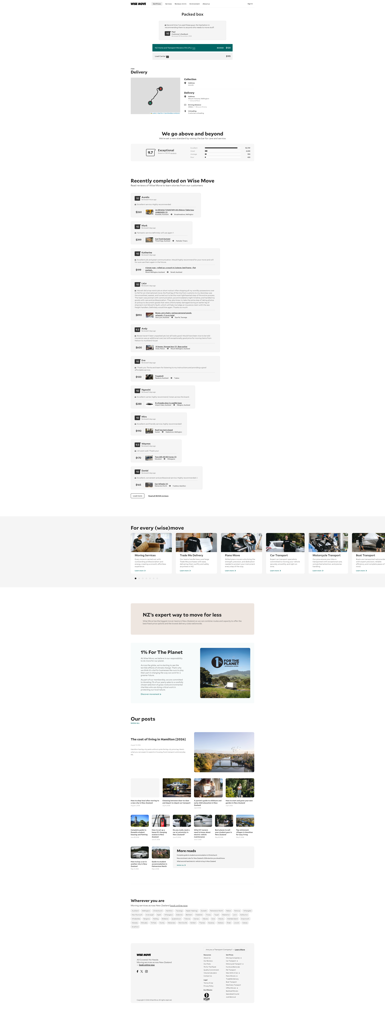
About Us (207, 958)
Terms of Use (208, 983)
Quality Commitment (211, 970)
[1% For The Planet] (215, 997)
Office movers (231, 988)
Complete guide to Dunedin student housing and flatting (139, 832)
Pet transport (231, 970)
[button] (150, 103)
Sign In (250, 4)
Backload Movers (232, 991)
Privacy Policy (208, 986)
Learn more (139, 571)
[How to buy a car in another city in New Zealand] (140, 852)
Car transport (231, 961)
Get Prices (157, 4)
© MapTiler (160, 113)
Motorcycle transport (234, 964)
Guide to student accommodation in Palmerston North (159, 863)
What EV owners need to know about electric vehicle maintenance (202, 833)
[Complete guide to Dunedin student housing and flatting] (140, 821)
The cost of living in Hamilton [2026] (158, 739)
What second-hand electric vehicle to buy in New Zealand (196, 861)
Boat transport (231, 982)
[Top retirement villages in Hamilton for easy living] (245, 821)
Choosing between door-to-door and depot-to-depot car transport (176, 801)
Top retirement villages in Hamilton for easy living (244, 832)
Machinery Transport (233, 985)
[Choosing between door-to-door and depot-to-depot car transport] (176, 787)
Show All (135, 723)
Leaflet (154, 113)
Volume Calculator (210, 973)
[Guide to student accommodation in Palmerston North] (161, 852)
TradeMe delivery (232, 979)
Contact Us (208, 976)
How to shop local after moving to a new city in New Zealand (145, 801)
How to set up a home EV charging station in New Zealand (159, 833)
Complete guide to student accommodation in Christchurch (197, 855)
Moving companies (233, 958)
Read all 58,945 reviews (158, 496)
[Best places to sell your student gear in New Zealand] (224, 821)
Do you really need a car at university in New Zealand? (181, 832)
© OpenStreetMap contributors (171, 113)
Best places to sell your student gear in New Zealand (223, 832)
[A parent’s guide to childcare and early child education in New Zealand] (208, 787)
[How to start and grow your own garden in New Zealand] (240, 787)
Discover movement (150, 694)
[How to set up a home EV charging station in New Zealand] (161, 821)
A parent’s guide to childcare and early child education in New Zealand (207, 802)
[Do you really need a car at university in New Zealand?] (182, 821)
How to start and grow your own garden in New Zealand (239, 801)
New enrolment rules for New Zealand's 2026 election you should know (201, 858)
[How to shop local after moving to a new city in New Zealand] (145, 787)
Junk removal (231, 997)
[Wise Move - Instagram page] (146, 971)
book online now (179, 905)
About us (206, 4)
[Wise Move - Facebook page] (137, 971)
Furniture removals (233, 967)
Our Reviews (208, 961)
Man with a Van (232, 973)
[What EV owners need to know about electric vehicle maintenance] (203, 821)
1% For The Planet (210, 967)
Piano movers (231, 976)
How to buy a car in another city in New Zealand (139, 863)
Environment (195, 4)
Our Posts (207, 964)
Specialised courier (232, 994)
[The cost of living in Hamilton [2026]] (222, 752)
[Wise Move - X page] (141, 971)
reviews (173, 153)
